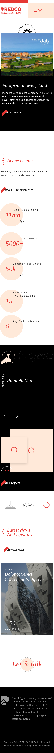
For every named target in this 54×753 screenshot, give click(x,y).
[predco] (11, 10)
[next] (16, 416)
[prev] (6, 416)
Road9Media (44, 745)
